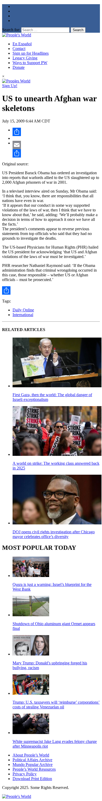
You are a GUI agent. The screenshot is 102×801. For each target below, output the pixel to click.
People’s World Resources (34, 769)
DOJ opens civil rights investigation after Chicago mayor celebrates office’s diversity (54, 534)
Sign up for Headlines (31, 53)
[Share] (56, 132)
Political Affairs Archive (32, 760)
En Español (22, 44)
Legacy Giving (25, 58)
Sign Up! (9, 85)
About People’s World (31, 755)
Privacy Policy (25, 774)
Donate (19, 67)
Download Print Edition (32, 778)
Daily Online (23, 310)
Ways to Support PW (30, 62)
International (23, 314)
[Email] (56, 145)
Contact (19, 48)
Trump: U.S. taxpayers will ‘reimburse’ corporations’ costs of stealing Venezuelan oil (56, 704)
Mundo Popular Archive (33, 764)
